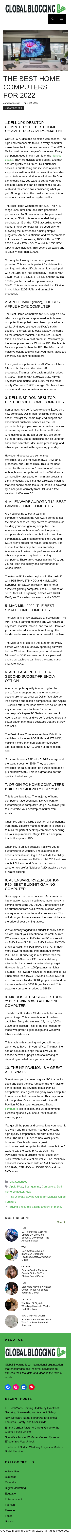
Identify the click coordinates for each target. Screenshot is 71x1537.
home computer (14, 1191)
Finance (10, 1510)
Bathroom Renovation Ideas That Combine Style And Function (36, 1322)
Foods (9, 1515)
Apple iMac (16, 1186)
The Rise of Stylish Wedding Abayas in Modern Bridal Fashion (36, 1306)
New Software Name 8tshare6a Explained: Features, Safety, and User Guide (36, 1255)
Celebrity (10, 1482)
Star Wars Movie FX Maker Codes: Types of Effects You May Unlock (36, 1289)
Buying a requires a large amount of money (35, 1206)
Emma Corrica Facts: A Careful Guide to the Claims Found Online (34, 1273)
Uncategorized (13, 108)
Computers (48, 1186)
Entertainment (13, 1499)
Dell (59, 1186)
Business (10, 1476)
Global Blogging (14, 1364)
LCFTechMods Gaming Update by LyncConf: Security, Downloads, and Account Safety (35, 1236)
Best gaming (32, 1186)
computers (11, 1108)
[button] (52, 19)
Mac (28, 1191)
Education (11, 1493)
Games (9, 1521)
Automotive (12, 1471)
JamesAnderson (11, 103)
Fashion (10, 1504)
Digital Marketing (15, 1488)
